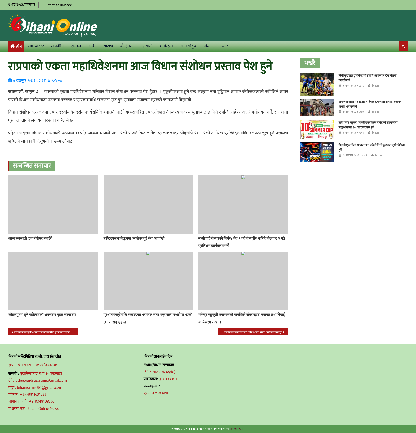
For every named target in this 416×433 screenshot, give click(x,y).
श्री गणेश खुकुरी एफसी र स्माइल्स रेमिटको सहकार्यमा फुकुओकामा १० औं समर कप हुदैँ (368, 125)
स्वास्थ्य (107, 46)
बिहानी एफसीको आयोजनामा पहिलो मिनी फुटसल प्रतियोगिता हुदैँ (372, 147)
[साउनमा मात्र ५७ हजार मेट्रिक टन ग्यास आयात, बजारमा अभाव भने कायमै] (317, 107)
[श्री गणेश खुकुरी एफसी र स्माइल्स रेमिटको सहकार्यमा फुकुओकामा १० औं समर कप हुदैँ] (317, 129)
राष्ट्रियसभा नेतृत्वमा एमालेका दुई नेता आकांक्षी (134, 238)
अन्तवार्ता (145, 46)
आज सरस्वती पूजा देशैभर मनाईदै (30, 238)
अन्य (221, 46)
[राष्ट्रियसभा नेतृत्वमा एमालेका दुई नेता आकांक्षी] (148, 204)
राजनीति (57, 46)
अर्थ (91, 46)
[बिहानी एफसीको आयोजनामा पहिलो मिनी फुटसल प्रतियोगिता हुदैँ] (317, 152)
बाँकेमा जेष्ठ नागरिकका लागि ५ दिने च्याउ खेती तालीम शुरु (253, 332)
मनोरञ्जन (166, 46)
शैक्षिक (125, 46)
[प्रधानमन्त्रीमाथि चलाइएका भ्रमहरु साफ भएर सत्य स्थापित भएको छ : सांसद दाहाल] (148, 281)
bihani (57, 80)
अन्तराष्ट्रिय (188, 46)
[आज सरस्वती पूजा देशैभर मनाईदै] (53, 204)
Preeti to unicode (59, 5)
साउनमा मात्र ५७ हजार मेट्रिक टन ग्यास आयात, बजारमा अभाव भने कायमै (370, 104)
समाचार (34, 46)
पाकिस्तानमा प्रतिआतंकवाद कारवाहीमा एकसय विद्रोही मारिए (45, 332)
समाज (76, 46)
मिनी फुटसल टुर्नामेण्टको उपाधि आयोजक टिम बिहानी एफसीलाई (367, 78)
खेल (207, 46)
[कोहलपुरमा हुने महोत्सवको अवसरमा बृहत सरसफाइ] (53, 281)
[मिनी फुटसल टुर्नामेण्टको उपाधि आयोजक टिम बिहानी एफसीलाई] (317, 84)
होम (19, 46)
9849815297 (237, 428)
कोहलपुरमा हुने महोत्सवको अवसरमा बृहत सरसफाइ (42, 314)
